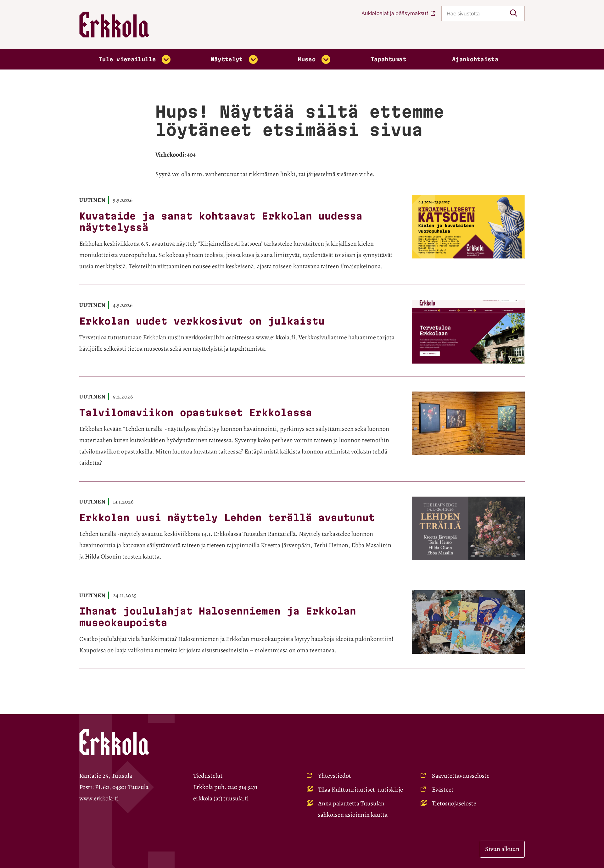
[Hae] (513, 13)
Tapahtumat (388, 59)
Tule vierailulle (127, 59)
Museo (307, 59)
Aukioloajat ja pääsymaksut (394, 13)
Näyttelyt (227, 59)
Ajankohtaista (475, 59)
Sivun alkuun (502, 849)
